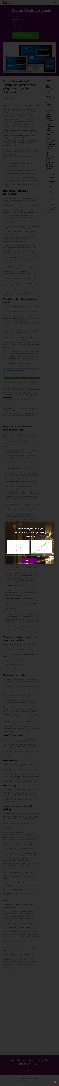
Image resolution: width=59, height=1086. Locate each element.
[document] (29, 543)
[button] (52, 524)
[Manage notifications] (55, 1082)
